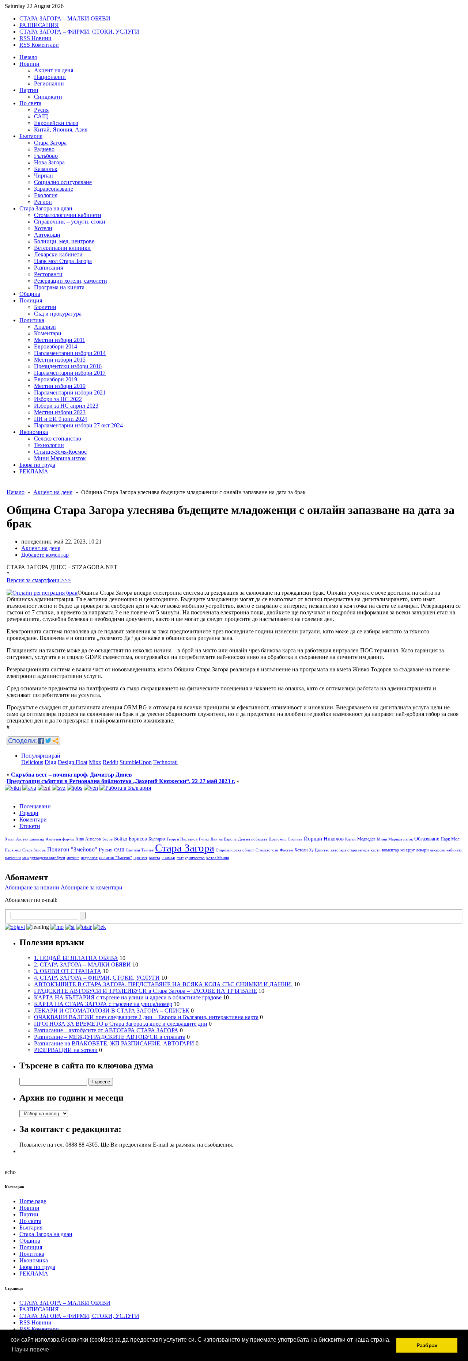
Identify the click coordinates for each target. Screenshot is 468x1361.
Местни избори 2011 (59, 340)
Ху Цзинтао (319, 850)
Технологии (49, 445)
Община (29, 294)
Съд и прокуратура (58, 313)
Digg (50, 762)
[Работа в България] (125, 788)
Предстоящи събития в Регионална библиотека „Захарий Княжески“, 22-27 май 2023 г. (121, 781)
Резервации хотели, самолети (70, 281)
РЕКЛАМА (33, 471)
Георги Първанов (182, 839)
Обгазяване (426, 839)
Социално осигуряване (63, 182)
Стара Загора (50, 143)
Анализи (45, 327)
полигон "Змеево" (115, 857)
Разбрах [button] (427, 1345)
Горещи (28, 813)
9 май (10, 839)
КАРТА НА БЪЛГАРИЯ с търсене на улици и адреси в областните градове (128, 997)
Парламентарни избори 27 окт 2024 (78, 425)
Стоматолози (267, 850)
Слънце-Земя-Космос (60, 452)
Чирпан (43, 175)
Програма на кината (59, 287)
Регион (43, 202)
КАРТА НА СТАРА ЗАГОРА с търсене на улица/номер (103, 1004)
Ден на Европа (224, 839)
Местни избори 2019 (60, 386)
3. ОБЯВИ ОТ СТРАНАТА (67, 971)
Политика (31, 320)
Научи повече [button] (30, 1349)
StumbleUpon (136, 762)
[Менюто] (91, 788)
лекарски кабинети (446, 850)
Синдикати (48, 97)
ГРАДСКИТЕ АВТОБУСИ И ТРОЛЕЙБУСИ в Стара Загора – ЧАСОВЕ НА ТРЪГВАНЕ (145, 991)
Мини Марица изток (395, 839)
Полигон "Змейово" (72, 849)
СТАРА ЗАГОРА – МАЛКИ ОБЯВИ (64, 18)
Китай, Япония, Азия (60, 129)
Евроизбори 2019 (55, 379)
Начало (28, 57)
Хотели (43, 228)
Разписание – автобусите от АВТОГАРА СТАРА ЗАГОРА (106, 1030)
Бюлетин (45, 307)
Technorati (165, 762)
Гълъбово (46, 156)
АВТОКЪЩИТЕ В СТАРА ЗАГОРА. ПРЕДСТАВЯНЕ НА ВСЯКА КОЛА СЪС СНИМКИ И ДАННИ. (163, 984)
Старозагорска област (235, 850)
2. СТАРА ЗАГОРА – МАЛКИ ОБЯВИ (82, 964)
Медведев (366, 839)
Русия (41, 110)
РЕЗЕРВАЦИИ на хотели (66, 1050)
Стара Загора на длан (45, 208)
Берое (107, 839)
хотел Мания (217, 858)
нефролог (89, 858)
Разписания (48, 267)
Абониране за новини (32, 887)
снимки (168, 857)
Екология (45, 195)
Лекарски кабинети (58, 254)
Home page (32, 1201)
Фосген (286, 850)
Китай (350, 839)
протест (140, 857)
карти (376, 850)
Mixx (95, 762)
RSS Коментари (39, 45)
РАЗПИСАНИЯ (39, 25)
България (30, 136)
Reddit (110, 762)
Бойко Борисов (130, 839)
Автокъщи (47, 235)
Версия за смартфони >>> (39, 580)
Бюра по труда (37, 465)
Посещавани (35, 806)
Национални (50, 77)
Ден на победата (252, 839)
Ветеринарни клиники (62, 248)
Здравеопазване (53, 189)
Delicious (32, 762)
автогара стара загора (350, 850)
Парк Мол (450, 839)
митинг (73, 858)
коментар (390, 850)
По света (30, 103)
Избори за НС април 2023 (66, 406)
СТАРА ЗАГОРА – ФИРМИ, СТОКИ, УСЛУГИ (79, 31)
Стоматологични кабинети (67, 215)
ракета (154, 858)
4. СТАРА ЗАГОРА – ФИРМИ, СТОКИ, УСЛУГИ (97, 978)
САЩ (41, 116)
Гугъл (204, 839)
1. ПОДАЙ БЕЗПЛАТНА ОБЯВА (76, 958)
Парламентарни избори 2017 (70, 373)
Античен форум (60, 839)
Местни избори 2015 (60, 360)
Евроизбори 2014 (55, 346)
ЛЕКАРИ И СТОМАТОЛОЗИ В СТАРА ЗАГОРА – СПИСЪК (111, 1010)
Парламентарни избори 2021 (70, 392)
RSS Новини (35, 38)
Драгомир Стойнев (285, 839)
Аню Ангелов (88, 839)
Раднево (44, 149)
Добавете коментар (45, 555)
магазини (13, 858)
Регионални (49, 83)
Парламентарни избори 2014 (70, 353)
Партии (28, 90)
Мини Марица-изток (60, 458)
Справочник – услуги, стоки (69, 221)
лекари (422, 850)
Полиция (30, 300)
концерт (407, 850)
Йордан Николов (324, 839)
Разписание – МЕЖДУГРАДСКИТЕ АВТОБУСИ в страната (109, 1037)
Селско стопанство (57, 438)
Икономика (33, 432)
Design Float (72, 762)
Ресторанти (48, 274)
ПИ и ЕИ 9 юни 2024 (60, 419)
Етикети (29, 826)
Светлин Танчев (140, 850)
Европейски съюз (56, 123)
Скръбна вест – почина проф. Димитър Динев (71, 774)
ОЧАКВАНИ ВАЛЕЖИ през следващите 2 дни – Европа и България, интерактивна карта (146, 1017)
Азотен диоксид (30, 839)
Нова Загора (49, 162)
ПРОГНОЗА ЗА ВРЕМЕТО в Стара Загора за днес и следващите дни (120, 1024)
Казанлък (45, 169)
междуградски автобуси (43, 858)
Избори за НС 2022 (58, 399)
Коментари (47, 333)
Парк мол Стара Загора (63, 261)
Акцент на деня (53, 70)
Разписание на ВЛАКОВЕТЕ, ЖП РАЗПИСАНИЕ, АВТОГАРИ (114, 1043)
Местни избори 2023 (60, 412)
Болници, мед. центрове (64, 241)
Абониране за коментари (91, 887)
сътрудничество (191, 858)
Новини (29, 64)
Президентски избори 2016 (68, 366)
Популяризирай (40, 755)
